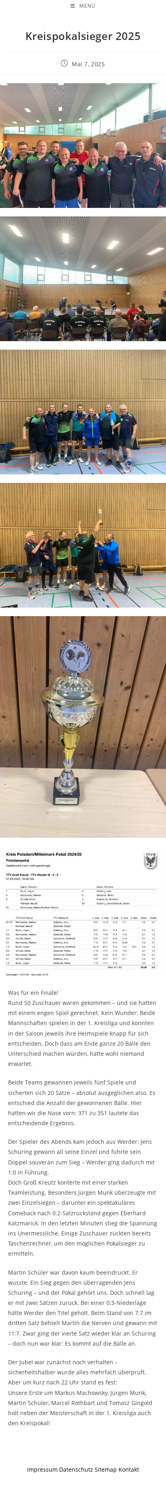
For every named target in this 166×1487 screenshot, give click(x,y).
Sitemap (106, 1469)
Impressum (42, 1469)
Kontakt (128, 1469)
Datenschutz (77, 1469)
